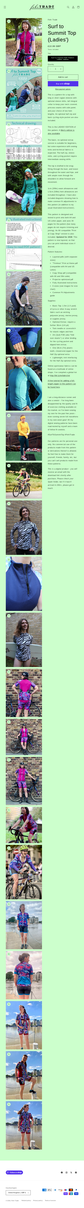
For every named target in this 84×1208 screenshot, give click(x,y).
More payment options (63, 89)
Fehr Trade (15, 1200)
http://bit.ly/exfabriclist (60, 376)
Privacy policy (38, 1200)
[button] (4, 7)
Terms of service (50, 1200)
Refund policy (26, 1200)
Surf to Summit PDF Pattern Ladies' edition (62, 58)
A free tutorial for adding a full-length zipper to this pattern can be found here (62, 384)
